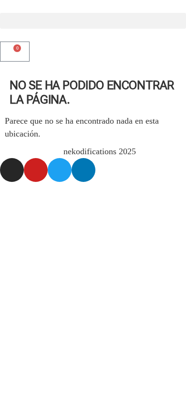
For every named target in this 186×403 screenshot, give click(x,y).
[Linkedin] (83, 170)
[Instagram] (12, 170)
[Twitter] (60, 170)
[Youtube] (36, 170)
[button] (93, 21)
